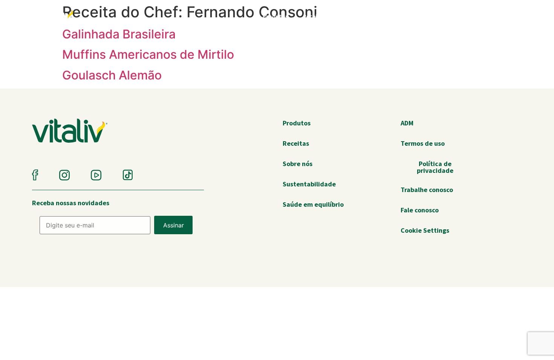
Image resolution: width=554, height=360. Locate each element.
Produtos (275, 16)
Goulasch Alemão (112, 75)
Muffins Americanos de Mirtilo (148, 54)
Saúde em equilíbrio (427, 16)
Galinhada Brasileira (119, 34)
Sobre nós (482, 16)
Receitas (314, 16)
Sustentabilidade (363, 16)
